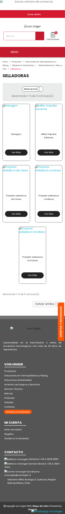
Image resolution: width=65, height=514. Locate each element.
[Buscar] (39, 36)
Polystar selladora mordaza (32, 258)
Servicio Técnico (13, 389)
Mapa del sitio (40, 506)
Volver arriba (46, 304)
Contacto (9, 406)
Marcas (8, 393)
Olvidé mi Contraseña (16, 438)
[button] (18, 412)
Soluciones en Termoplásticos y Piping (26, 375)
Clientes (9, 402)
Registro (9, 434)
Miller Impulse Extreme (49, 135)
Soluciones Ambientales (18, 380)
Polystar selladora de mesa (16, 197)
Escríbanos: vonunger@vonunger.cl (22, 473)
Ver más (16, 152)
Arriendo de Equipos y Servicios (22, 384)
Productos (10, 371)
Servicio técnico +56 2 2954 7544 (32, 465)
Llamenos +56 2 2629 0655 (43, 459)
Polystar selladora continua (48, 197)
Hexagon (16, 134)
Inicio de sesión (13, 429)
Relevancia (32, 89)
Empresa (9, 398)
